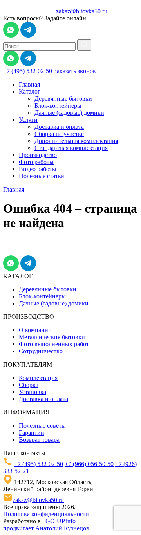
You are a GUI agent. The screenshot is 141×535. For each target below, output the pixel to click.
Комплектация (38, 377)
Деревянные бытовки (63, 98)
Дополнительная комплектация (76, 140)
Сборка (28, 384)
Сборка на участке (59, 133)
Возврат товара (39, 439)
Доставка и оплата (59, 126)
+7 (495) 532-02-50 (27, 71)
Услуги (28, 119)
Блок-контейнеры (57, 105)
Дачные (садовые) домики (69, 112)
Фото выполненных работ (54, 344)
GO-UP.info (59, 521)
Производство (38, 155)
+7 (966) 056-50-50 (89, 464)
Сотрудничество (41, 351)
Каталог (29, 91)
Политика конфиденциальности (46, 514)
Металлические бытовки (52, 337)
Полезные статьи (41, 176)
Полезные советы (42, 425)
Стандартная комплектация (71, 148)
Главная (29, 84)
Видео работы (37, 169)
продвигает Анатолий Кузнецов (46, 528)
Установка (32, 392)
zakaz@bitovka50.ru (81, 11)
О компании (35, 330)
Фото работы (36, 162)
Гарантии (31, 432)
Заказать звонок (75, 71)
